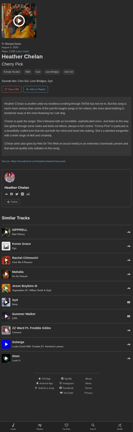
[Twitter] (17, 195)
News (88, 383)
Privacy (88, 392)
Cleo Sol (68, 72)
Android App (46, 383)
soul (38, 72)
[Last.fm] (22, 195)
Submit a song (46, 388)
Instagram (68, 383)
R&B (27, 72)
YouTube (68, 392)
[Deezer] (27, 195)
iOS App (46, 378)
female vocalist (12, 72)
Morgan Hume (13, 43)
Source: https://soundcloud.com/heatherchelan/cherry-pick (34, 161)
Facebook (68, 388)
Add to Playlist (37, 89)
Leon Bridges (52, 72)
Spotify (68, 378)
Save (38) (13, 89)
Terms (88, 388)
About (88, 378)
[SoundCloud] (6, 195)
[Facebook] (11, 195)
